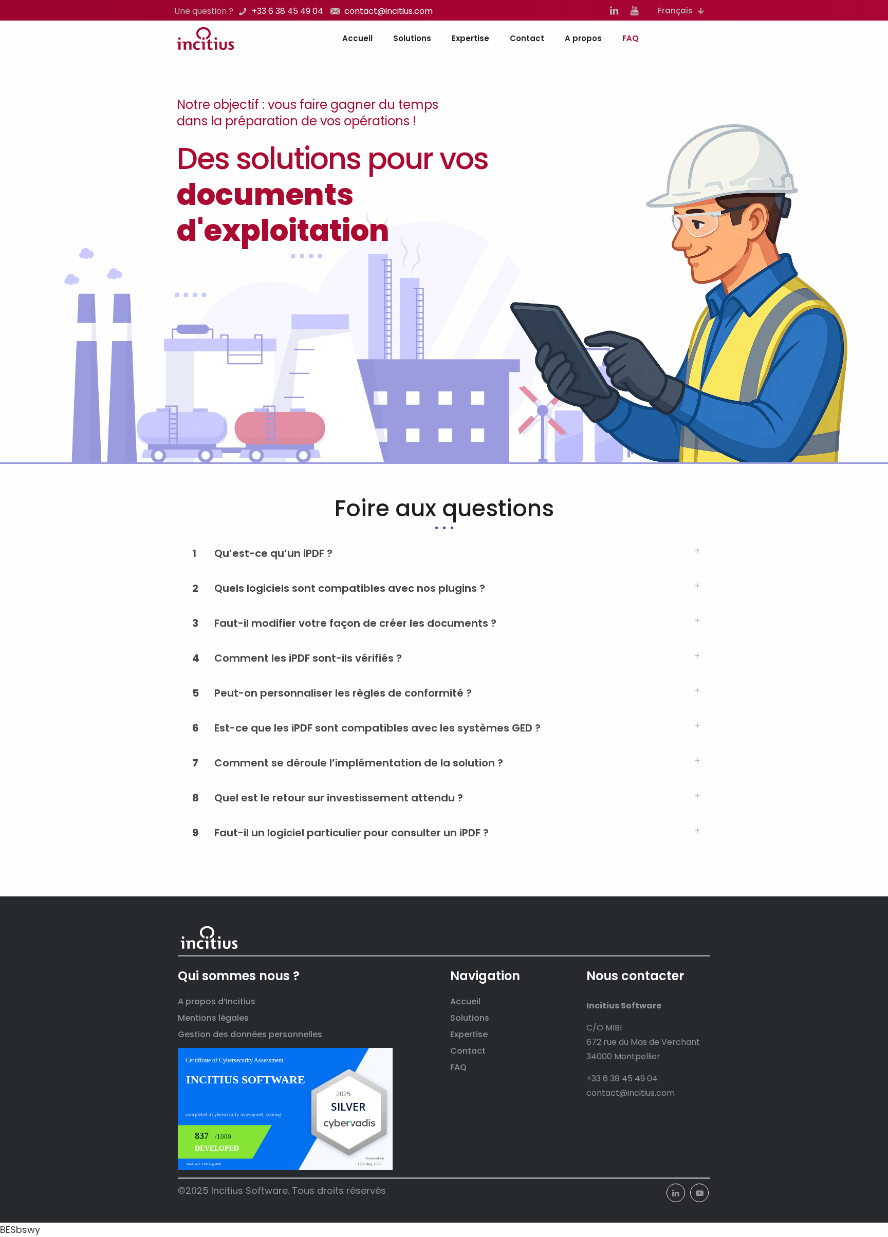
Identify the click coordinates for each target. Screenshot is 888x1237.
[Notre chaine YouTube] (634, 11)
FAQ (458, 1067)
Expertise (469, 1034)
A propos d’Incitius (216, 1001)
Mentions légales (213, 1018)
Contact (468, 1051)
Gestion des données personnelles (250, 1034)
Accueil (465, 1001)
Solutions (469, 1018)
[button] (444, 553)
